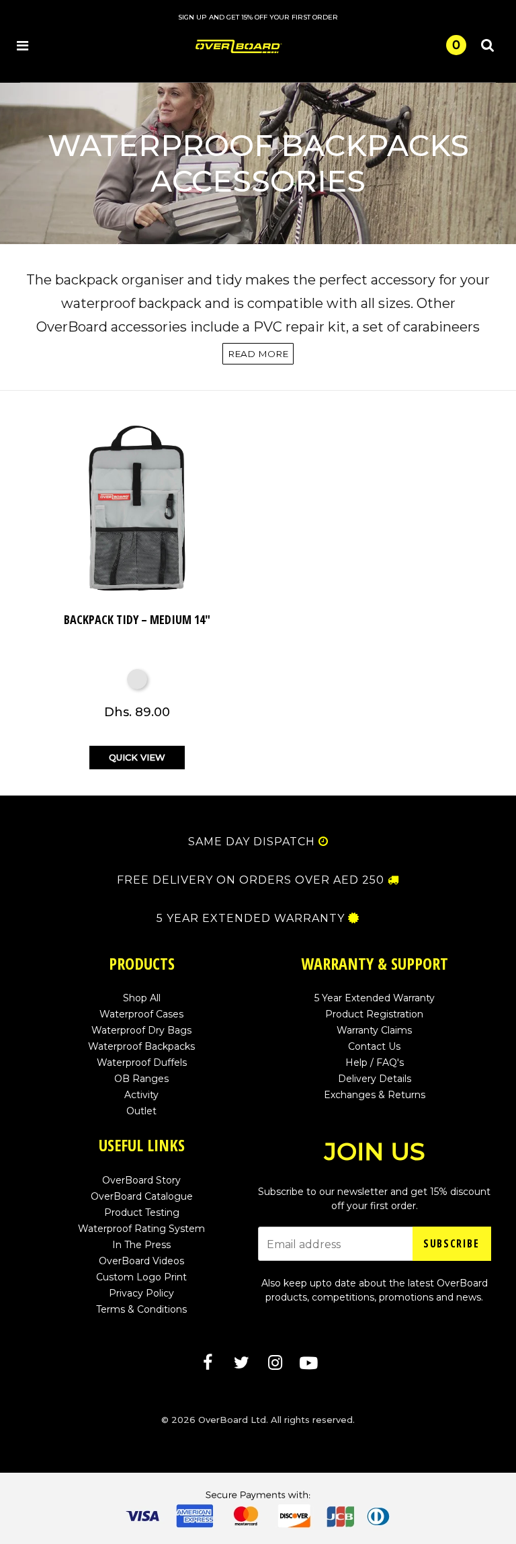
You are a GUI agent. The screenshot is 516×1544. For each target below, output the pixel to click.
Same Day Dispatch (251, 842)
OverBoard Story (141, 1180)
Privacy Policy (141, 1293)
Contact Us (374, 1046)
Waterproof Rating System (141, 1229)
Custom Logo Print (141, 1277)
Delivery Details (374, 1079)
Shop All (142, 998)
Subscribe (451, 1243)
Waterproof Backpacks (141, 1046)
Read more (258, 353)
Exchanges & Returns (374, 1095)
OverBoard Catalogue (142, 1196)
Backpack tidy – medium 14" (137, 619)
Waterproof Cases (141, 1014)
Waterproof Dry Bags (141, 1030)
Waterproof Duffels (142, 1062)
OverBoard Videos (141, 1261)
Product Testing (141, 1212)
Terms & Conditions (141, 1309)
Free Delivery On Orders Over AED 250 (250, 880)
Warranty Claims (374, 1030)
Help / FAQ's (374, 1062)
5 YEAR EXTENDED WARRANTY (251, 918)
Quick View (137, 757)
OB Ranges (141, 1079)
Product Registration (374, 1014)
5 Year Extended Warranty (374, 998)
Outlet (141, 1111)
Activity (141, 1095)
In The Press (141, 1245)
